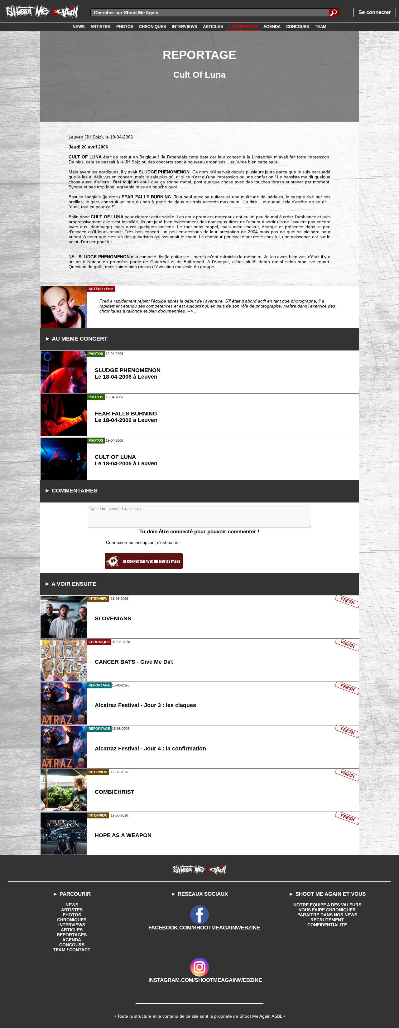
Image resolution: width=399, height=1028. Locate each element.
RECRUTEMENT (327, 919)
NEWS (71, 904)
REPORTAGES (72, 934)
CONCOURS (71, 944)
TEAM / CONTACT (71, 949)
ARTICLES (72, 929)
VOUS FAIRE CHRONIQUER (327, 909)
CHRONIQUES (71, 919)
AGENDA (71, 939)
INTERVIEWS (71, 924)
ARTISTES (72, 909)
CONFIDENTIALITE (327, 924)
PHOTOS (72, 914)
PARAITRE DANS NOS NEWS (327, 914)
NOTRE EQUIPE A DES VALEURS (327, 904)
